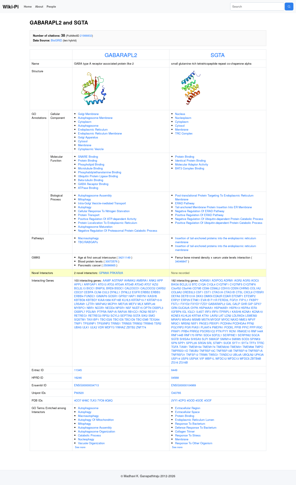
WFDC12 (221, 358)
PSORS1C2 (207, 331)
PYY (225, 331)
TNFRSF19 (240, 351)
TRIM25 (127, 323)
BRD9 (110, 288)
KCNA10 (257, 312)
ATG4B (129, 284)
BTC (194, 284)
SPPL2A (191, 343)
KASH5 (152, 296)
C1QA (202, 284)
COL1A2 (255, 288)
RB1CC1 (133, 312)
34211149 (124, 257)
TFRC (260, 343)
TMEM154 (195, 347)
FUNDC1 (89, 296)
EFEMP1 (237, 296)
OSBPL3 (157, 308)
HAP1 (132, 296)
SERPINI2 (244, 335)
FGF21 (234, 300)
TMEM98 (248, 347)
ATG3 (110, 284)
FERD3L (223, 300)
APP (160, 280)
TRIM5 (203, 354)
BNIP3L (100, 288)
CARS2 (161, 288)
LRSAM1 (79, 304)
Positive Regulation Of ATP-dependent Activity (107, 219)
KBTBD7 (91, 300)
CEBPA (88, 292)
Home (28, 6)
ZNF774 (141, 327)
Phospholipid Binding (91, 164)
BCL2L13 (80, 288)
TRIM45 (148, 323)
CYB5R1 (258, 292)
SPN (174, 343)
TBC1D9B (142, 319)
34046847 (181, 261)
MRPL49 (149, 304)
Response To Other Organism (193, 443)
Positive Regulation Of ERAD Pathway (199, 215)
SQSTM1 (80, 319)
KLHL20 (186, 315)
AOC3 (255, 280)
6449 (174, 370)
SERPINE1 (230, 335)
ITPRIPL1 (225, 312)
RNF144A (257, 331)
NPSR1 (120, 308)
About (39, 6)
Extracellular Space (187, 412)
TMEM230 (222, 347)
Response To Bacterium (190, 423)
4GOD (191, 400)
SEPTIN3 (126, 315)
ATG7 (147, 284)
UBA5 (77, 327)
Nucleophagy (86, 439)
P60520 (79, 393)
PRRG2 (194, 331)
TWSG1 (213, 354)
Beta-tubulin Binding (90, 180)
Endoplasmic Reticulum (93, 129)
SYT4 (244, 343)
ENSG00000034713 (86, 385)
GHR (244, 304)
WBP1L (210, 358)
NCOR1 (99, 308)
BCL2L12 (185, 284)
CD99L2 (215, 288)
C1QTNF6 (249, 284)
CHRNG (244, 288)
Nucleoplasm (183, 118)
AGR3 (246, 280)
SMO (151, 315)
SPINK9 (255, 339)
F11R (214, 300)
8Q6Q (108, 400)
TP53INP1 (89, 323)
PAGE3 (203, 323)
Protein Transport (88, 215)
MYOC (225, 319)
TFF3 (252, 343)
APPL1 (78, 284)
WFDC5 (244, 358)
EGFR (136, 292)
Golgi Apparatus (88, 137)
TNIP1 (78, 323)
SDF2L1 (217, 335)
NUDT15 (137, 308)
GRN (174, 308)
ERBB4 (78, 296)
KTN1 (205, 315)
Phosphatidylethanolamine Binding (99, 172)
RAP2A (122, 312)
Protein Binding (87, 160)
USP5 (184, 358)
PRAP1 (176, 331)
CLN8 (97, 292)
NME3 (243, 319)
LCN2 (227, 315)
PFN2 (250, 323)
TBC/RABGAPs (88, 242)
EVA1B (205, 300)
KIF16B (116, 300)
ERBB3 (155, 292)
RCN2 (143, 312)
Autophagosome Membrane (95, 118)
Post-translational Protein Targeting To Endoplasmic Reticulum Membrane (214, 197)
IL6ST (200, 312)
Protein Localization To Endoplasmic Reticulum (107, 223)
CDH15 (225, 288)
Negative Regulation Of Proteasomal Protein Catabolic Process (117, 230)
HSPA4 (245, 308)
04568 (175, 377)
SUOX (227, 343)
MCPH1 (112, 304)
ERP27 (175, 300)
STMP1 (218, 343)
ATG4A (119, 284)
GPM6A (104, 273)
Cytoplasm (84, 122)
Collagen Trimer (185, 431)
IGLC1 (191, 312)
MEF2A (123, 304)
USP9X (193, 358)
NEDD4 (110, 308)
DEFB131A (188, 296)
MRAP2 (176, 319)
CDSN (234, 288)
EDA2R (217, 296)
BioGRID (56, 40)
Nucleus (180, 114)
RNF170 (189, 335)
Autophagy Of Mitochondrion (96, 420)
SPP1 (181, 343)
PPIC (245, 327)
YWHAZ (120, 327)
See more (80, 447)
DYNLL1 (115, 292)
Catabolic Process (89, 435)
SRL (209, 343)
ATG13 (102, 284)
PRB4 (185, 331)
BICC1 (90, 288)
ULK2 (93, 327)
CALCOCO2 (147, 288)
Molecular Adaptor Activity (191, 164)
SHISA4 (185, 339)
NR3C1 (175, 323)
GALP (236, 304)
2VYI (174, 400)
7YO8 (100, 400)
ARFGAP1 (90, 284)
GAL (229, 304)
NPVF (251, 319)
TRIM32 (137, 323)
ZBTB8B (255, 358)
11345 (78, 370)
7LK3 (93, 400)
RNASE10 (243, 331)
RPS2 (106, 315)
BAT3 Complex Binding (189, 168)
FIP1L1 (243, 300)
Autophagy (84, 207)
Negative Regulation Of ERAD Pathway (199, 211)
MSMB (196, 319)
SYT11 (236, 343)
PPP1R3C (256, 327)
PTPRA (102, 312)
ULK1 (85, 327)
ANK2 (152, 280)
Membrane (84, 145)
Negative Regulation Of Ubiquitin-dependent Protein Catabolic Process (219, 219)
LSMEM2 (251, 315)
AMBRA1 (142, 280)
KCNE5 (175, 315)
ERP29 (185, 300)
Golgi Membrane (88, 114)
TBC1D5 (118, 319)
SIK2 (144, 315)
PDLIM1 (91, 312)
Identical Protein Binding (190, 160)
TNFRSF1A (255, 351)
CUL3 (105, 292)
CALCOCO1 (132, 288)
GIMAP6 (101, 296)
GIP (250, 304)
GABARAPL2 (121, 55)
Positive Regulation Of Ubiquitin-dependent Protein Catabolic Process (218, 223)
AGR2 (238, 280)
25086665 (109, 265)
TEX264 (154, 319)
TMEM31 (236, 347)
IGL (184, 312)
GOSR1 (113, 296)
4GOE (199, 400)
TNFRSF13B (224, 351)
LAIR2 (214, 315)
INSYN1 (142, 296)
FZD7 (203, 304)
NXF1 (194, 323)
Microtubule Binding (90, 168)
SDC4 (207, 335)
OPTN (147, 308)
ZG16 (174, 362)
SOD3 (245, 339)
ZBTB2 (130, 327)
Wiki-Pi (11, 6)
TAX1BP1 (93, 319)
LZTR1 (90, 304)
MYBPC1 (80, 308)
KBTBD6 (79, 300)
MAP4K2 (101, 304)
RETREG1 (80, 315)
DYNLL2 (126, 292)
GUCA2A (184, 308)
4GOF (208, 400)
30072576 (111, 261)
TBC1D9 (129, 319)
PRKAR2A (116, 273)
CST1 (207, 292)
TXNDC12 (225, 354)
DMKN (208, 296)
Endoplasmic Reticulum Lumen (194, 420)
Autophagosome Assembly (95, 195)
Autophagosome (88, 125)
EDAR (227, 296)
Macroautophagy (88, 238)
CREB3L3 (189, 292)
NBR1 (90, 308)
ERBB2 (145, 292)
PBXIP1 (214, 323)
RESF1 (152, 312)
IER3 (254, 308)
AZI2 (155, 284)
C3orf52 (176, 288)
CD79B (196, 288)
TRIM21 (116, 323)
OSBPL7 (79, 312)
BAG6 (175, 284)
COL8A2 (176, 292)
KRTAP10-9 (154, 300)
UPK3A (259, 354)
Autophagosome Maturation (95, 226)
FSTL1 (175, 304)
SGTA (218, 55)
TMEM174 (208, 347)
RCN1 (232, 331)
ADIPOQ (217, 280)
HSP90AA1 (206, 308)
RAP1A (112, 312)
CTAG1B (229, 292)
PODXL (229, 327)
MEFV (133, 304)
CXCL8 (248, 292)
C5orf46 (187, 288)
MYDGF (215, 319)
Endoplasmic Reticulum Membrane (100, 133)
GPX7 (257, 304)
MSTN (206, 319)
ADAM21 (205, 280)
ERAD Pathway (185, 203)
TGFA (174, 347)
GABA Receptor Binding (93, 184)
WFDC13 (233, 358)
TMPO (259, 347)
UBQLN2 (248, 354)
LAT (221, 315)
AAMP (107, 280)
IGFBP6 (176, 312)
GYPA (194, 308)
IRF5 (215, 312)
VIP (201, 358)
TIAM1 (183, 347)
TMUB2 (193, 351)
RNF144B (177, 335)
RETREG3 (94, 315)
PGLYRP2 (177, 327)
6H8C (85, 400)
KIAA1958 (104, 300)
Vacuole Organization (91, 443)
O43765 (176, 393)
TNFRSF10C (207, 351)
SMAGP (214, 339)
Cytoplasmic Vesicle (91, 149)
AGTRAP (117, 280)
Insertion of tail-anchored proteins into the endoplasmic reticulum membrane (215, 240)
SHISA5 (196, 339)
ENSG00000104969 (183, 385)
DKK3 (199, 296)
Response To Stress (188, 435)
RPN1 (199, 335)
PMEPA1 (217, 327)
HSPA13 (234, 308)
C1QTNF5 (236, 284)
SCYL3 (115, 315)
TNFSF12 (192, 354)
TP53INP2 (103, 323)
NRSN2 (185, 323)
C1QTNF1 (222, 284)
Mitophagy (84, 199)
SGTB (175, 339)
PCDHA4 (226, 323)
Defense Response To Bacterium (195, 427)
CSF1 (199, 292)
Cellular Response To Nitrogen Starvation (104, 211)
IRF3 (208, 312)
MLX (140, 304)
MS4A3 (186, 319)
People (51, 6)
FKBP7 (253, 300)
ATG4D (139, 284)
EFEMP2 (249, 296)
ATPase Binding (88, 188)
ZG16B (183, 362)
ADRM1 (228, 280)
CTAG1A (217, 292)
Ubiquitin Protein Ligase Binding (98, 176)
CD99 (205, 288)
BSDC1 (119, 288)
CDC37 (78, 292)
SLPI (205, 339)
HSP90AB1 (221, 308)
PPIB (237, 327)
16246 (78, 377)
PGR (188, 327)
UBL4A (237, 354)
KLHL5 (126, 300)
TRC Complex (184, 133)
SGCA (256, 335)
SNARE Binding (88, 156)
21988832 (86, 35)
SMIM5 (236, 339)
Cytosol (83, 141)
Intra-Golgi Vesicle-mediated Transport (102, 203)
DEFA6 (175, 296)
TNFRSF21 (178, 354)
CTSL (239, 292)
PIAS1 (196, 327)
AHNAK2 (129, 280)
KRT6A (196, 315)
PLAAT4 (206, 327)
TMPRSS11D (179, 351)
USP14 (175, 358)
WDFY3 (109, 327)
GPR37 (123, 296)
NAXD (234, 319)
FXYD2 (185, 304)
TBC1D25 (106, 319)
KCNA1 (246, 312)
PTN (218, 331)
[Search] (289, 6)
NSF (128, 308)
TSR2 (157, 323)
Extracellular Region (187, 408)
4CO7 (77, 400)
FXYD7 (195, 304)
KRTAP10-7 (138, 300)
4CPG (182, 400)
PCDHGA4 (239, 323)
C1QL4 (211, 284)
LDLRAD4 (238, 315)
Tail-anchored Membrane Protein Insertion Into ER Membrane (213, 207)
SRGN (202, 343)
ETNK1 (195, 300)
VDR (101, 327)
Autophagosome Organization (96, 431)
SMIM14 (225, 339)
